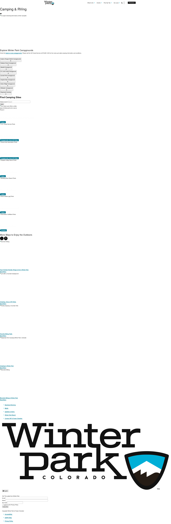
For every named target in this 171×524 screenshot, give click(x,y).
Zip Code (4, 502)
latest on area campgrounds (14, 53)
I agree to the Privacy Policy (10, 505)
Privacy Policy (9, 521)
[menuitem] (91, 3)
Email (3, 498)
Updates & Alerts (9, 412)
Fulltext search (4, 102)
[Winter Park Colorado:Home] (49, 3)
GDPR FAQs (8, 518)
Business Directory (10, 405)
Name (3, 500)
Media (6, 408)
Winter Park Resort (10, 415)
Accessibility (8, 514)
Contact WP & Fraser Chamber (13, 418)
